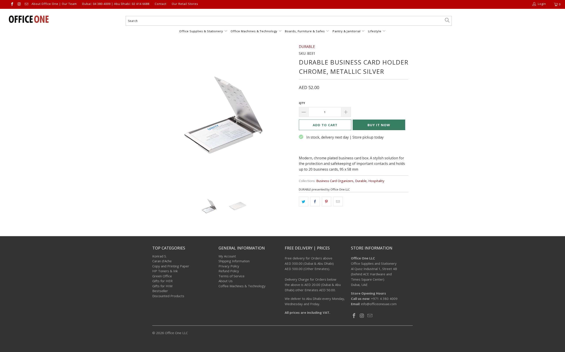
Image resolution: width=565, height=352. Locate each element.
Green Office (162, 276)
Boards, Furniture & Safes (305, 31)
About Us (225, 281)
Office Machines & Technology (254, 31)
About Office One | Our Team (54, 4)
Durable (361, 181)
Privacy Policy (228, 266)
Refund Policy (228, 271)
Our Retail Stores (185, 4)
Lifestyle (374, 31)
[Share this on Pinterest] (326, 201)
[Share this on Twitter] (303, 201)
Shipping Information (234, 261)
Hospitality (376, 181)
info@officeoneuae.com (379, 304)
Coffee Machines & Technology (242, 286)
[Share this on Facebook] (315, 201)
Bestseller (160, 291)
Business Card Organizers (334, 181)
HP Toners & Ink (165, 271)
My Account (227, 256)
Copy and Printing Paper (170, 266)
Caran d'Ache (162, 261)
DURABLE (307, 46)
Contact (160, 4)
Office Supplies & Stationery (201, 31)
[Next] (287, 115)
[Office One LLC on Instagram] (19, 4)
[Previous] (160, 115)
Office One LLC (176, 333)
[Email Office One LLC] (26, 4)
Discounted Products (168, 296)
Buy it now (378, 125)
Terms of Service (231, 276)
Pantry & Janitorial (347, 31)
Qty (302, 103)
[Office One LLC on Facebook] (12, 4)
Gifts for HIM (162, 286)
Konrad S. (159, 256)
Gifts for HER (162, 281)
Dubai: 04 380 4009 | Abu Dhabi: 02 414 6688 (115, 4)
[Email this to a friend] (338, 201)
